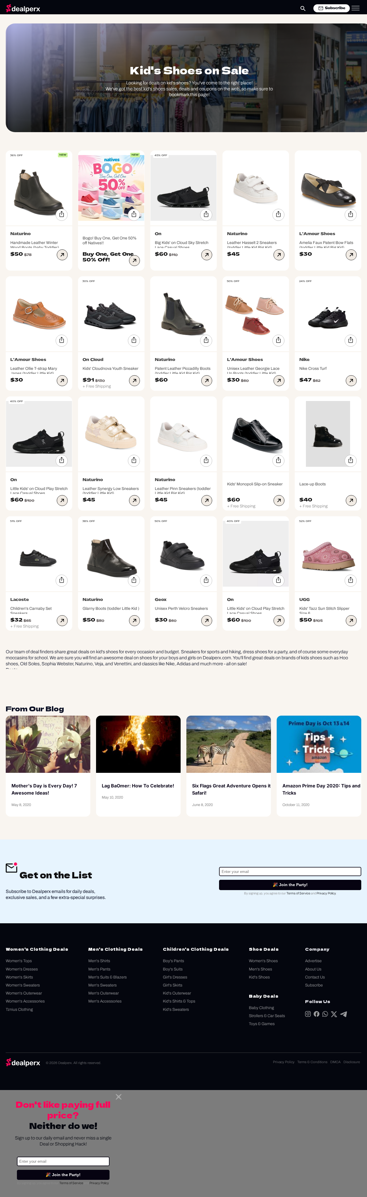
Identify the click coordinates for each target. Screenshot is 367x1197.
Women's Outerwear (24, 993)
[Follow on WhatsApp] (325, 1015)
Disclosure (351, 1062)
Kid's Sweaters (176, 1009)
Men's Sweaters (102, 985)
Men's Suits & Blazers (107, 977)
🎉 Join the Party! (290, 884)
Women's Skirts (19, 977)
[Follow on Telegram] (343, 1015)
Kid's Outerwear (177, 993)
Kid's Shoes (259, 977)
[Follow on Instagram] (308, 1015)
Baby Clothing (261, 1008)
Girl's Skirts (172, 985)
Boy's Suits (173, 969)
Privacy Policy (326, 893)
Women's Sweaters (23, 985)
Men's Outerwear (103, 993)
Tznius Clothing (19, 1009)
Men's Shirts (99, 961)
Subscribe (314, 985)
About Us (313, 969)
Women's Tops (19, 961)
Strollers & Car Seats (267, 1016)
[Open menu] (355, 8)
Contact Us (315, 977)
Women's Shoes (263, 961)
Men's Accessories (105, 1001)
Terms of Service (298, 893)
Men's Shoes (260, 969)
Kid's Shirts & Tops (179, 1001)
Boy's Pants (173, 961)
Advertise (313, 961)
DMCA (335, 1062)
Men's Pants (99, 969)
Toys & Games (262, 1024)
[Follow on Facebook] (316, 1015)
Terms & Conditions (312, 1062)
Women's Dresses (22, 969)
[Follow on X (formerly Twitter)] (334, 1015)
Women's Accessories (25, 1001)
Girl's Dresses (175, 977)
